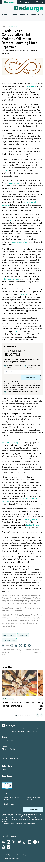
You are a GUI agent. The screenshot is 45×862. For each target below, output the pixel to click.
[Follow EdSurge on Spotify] (3, 847)
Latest (4, 769)
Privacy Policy (14, 387)
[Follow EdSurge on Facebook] (35, 842)
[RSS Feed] (3, 645)
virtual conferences (10, 279)
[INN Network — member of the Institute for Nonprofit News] (7, 785)
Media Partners (7, 752)
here (9, 652)
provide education (20, 241)
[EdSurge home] (9, 2)
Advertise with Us (10, 758)
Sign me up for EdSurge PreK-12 (14, 366)
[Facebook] (29, 645)
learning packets (30, 519)
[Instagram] (11, 645)
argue (12, 220)
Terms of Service (17, 855)
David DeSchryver (8, 50)
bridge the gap (32, 525)
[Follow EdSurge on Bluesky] (19, 842)
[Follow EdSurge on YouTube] (40, 842)
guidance (23, 294)
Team (4, 743)
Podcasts (24, 14)
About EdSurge (7, 740)
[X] (20, 645)
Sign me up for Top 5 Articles (33, 366)
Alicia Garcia (18, 50)
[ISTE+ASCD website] (24, 2)
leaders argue (15, 183)
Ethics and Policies (9, 749)
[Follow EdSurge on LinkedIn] (29, 842)
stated (4, 170)
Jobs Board (7, 776)
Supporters (6, 746)
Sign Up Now (30, 377)
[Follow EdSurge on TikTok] (24, 842)
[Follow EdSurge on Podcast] (8, 847)
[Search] (42, 2)
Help (24, 855)
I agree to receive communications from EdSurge (22, 391)
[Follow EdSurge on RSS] (3, 842)
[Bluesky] (16, 645)
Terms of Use (28, 818)
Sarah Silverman (31, 50)
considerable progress (11, 442)
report (18, 331)
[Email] (7, 645)
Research (35, 14)
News (4, 14)
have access (31, 86)
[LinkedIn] (25, 645)
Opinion (13, 14)
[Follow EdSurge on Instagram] (8, 842)
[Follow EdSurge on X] (14, 842)
